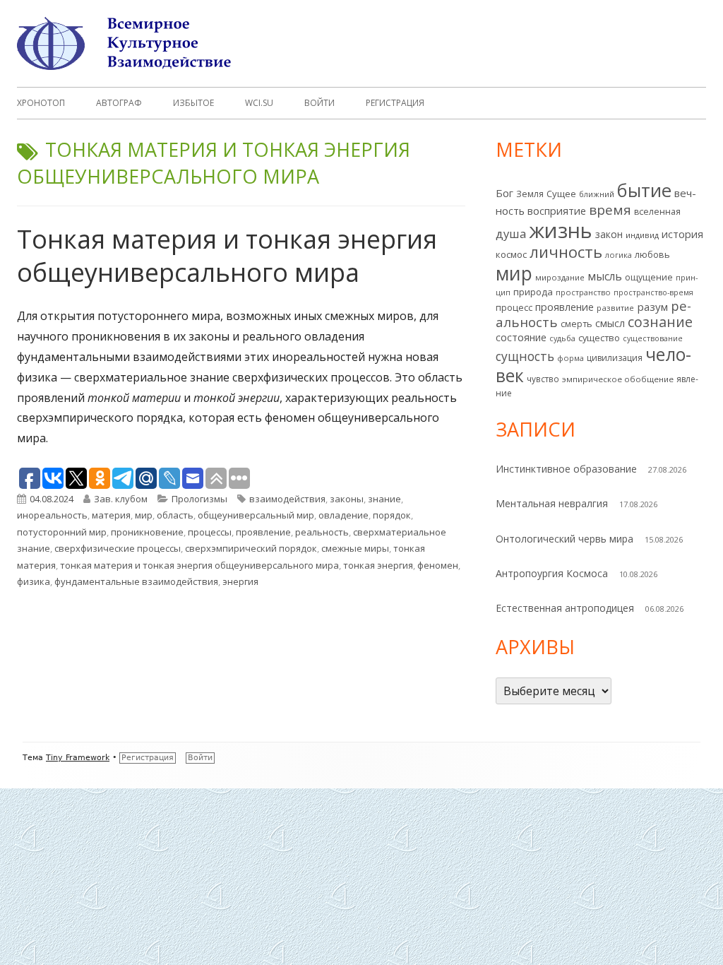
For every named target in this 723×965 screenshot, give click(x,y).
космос (511, 254)
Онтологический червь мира (564, 538)
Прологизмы (199, 498)
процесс (514, 307)
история (682, 234)
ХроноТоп (41, 103)
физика (33, 581)
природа (533, 291)
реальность (322, 532)
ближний (596, 194)
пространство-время (653, 292)
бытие (644, 190)
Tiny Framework (77, 757)
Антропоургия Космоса (552, 573)
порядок (392, 515)
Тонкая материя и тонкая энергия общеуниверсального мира (227, 256)
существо (599, 337)
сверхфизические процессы (117, 548)
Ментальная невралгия (552, 503)
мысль (604, 276)
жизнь (560, 230)
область (175, 515)
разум (652, 307)
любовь (652, 254)
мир (144, 515)
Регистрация (395, 103)
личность (566, 252)
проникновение (147, 532)
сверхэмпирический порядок (251, 548)
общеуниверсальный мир (256, 515)
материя (111, 515)
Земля (530, 194)
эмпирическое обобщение (618, 379)
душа (511, 233)
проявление (263, 532)
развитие (615, 307)
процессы (210, 532)
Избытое (193, 103)
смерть (576, 324)
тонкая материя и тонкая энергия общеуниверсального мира (199, 565)
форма (570, 358)
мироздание (560, 277)
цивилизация (615, 358)
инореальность (52, 515)
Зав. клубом (121, 498)
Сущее (561, 193)
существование (653, 338)
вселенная (657, 212)
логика (618, 254)
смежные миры (355, 548)
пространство (583, 292)
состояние (521, 337)
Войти (319, 103)
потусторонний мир (62, 532)
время (610, 210)
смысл (610, 323)
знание (384, 498)
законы (347, 498)
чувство (543, 378)
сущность (525, 356)
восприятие (556, 210)
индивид (642, 235)
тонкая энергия (378, 565)
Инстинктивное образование (566, 468)
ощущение (649, 277)
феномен (437, 565)
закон (609, 234)
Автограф (119, 103)
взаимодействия (287, 498)
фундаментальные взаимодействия (136, 581)
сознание (660, 321)
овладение (343, 515)
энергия (240, 581)
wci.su (259, 103)
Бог (504, 193)
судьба (562, 338)
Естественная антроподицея (565, 608)
